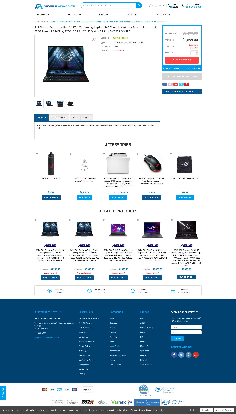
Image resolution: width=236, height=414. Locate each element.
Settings (193, 410)
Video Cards (115, 346)
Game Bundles (115, 365)
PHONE (112, 328)
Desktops (113, 323)
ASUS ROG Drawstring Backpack (185, 178)
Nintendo (144, 360)
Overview (41, 118)
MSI (141, 318)
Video (74, 118)
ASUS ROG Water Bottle (51, 178)
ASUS (142, 323)
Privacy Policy (84, 346)
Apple (112, 318)
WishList (82, 332)
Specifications (59, 118)
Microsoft (144, 346)
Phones (113, 332)
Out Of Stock (182, 60)
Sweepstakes (84, 365)
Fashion (113, 360)
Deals (112, 341)
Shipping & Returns (86, 341)
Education (74, 14)
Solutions (43, 14)
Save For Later (193, 68)
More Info (84, 197)
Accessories (115, 351)
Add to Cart (118, 197)
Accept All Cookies (223, 410)
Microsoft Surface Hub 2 (89, 318)
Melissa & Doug (146, 328)
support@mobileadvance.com (46, 337)
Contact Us (163, 14)
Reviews (87, 118)
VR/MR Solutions (86, 328)
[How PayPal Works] (61, 391)
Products (44, 21)
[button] (3, 393)
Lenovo (143, 355)
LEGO (142, 332)
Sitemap (82, 374)
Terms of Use (84, 355)
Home (36, 21)
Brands (103, 14)
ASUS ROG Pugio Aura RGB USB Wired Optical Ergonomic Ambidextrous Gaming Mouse (151, 181)
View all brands (146, 365)
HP (141, 337)
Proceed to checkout (179, 76)
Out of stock (51, 197)
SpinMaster (144, 351)
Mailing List (83, 369)
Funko (142, 341)
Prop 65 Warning (85, 323)
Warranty (82, 351)
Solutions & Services (87, 360)
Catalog (132, 14)
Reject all (206, 410)
